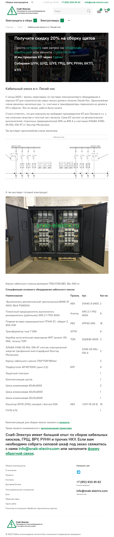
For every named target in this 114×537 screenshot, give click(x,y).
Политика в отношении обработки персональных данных (31, 508)
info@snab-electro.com (96, 2)
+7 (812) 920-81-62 (70, 2)
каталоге (64, 422)
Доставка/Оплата (13, 484)
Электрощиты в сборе (19, 20)
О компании (11, 470)
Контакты (10, 480)
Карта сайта (11, 503)
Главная (9, 27)
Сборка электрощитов (17, 2)
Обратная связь (12, 499)
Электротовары (49, 20)
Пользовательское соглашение (20, 489)
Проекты (9, 475)
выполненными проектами (56, 428)
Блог (20, 27)
